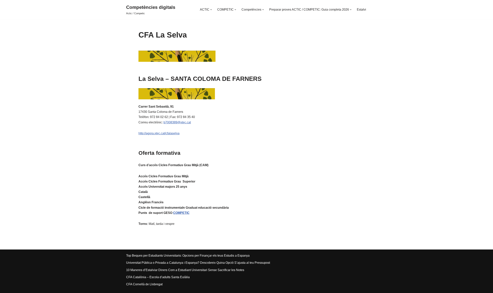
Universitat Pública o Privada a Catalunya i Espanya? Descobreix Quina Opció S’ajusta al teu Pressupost (198, 262)
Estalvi (361, 9)
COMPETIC (181, 212)
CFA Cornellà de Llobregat (144, 284)
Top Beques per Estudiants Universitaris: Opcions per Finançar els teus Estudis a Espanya (188, 255)
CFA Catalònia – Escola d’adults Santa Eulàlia (158, 277)
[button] (211, 9)
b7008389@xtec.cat (177, 122)
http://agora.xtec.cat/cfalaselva (158, 133)
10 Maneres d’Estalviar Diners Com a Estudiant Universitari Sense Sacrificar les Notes (185, 270)
